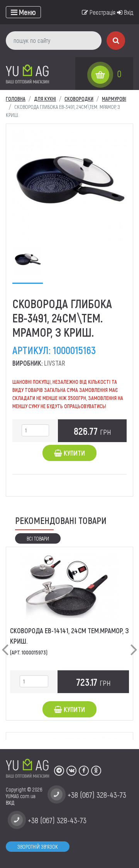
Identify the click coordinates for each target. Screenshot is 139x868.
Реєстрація (101, 12)
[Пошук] (116, 40)
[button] (5, 643)
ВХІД (10, 802)
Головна (15, 98)
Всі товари (38, 538)
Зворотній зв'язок (37, 846)
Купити (73, 453)
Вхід (127, 12)
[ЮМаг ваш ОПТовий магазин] (27, 73)
